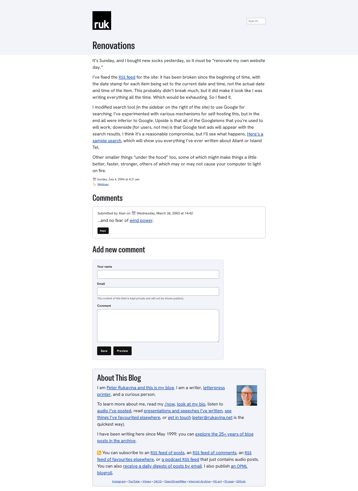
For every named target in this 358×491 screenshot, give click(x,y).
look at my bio (191, 404)
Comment (104, 306)
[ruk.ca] (179, 20)
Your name (104, 266)
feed (127, 77)
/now (170, 404)
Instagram (119, 481)
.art (217, 481)
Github (240, 481)
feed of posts (167, 452)
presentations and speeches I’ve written (183, 411)
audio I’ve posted (114, 411)
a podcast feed (180, 459)
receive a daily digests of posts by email (162, 466)
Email (101, 284)
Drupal (229, 481)
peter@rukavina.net (213, 417)
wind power (141, 220)
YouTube (134, 481)
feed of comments (214, 452)
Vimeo (146, 481)
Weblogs (103, 184)
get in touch (179, 417)
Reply (103, 230)
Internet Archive (200, 481)
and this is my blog (140, 387)
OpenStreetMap (175, 481)
